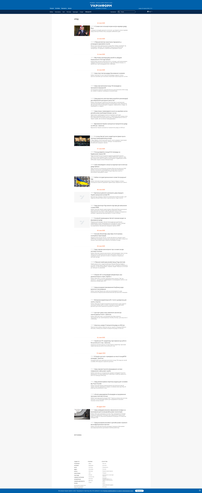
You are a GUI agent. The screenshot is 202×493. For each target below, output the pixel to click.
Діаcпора (91, 480)
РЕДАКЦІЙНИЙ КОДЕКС (107, 485)
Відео (75, 469)
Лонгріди (76, 475)
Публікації (76, 463)
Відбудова (91, 465)
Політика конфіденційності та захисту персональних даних (107, 479)
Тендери (104, 473)
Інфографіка (77, 473)
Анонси (69, 8)
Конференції (77, 479)
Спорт (81, 12)
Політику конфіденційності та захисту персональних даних (118, 490)
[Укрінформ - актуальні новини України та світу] (101, 5)
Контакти (113, 12)
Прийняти (139, 490)
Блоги (75, 471)
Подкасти (76, 461)
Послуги (52, 8)
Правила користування (107, 471)
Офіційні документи (79, 481)
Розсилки (104, 486)
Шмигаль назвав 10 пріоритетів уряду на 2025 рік (109, 325)
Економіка (58, 12)
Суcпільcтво (91, 476)
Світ (63, 12)
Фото (75, 467)
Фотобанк (57, 8)
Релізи (76, 483)
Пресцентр (64, 8)
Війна (51, 12)
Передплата (105, 467)
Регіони (69, 12)
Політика (91, 467)
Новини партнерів (79, 477)
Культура (75, 12)
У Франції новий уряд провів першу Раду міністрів (109, 262)
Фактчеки (91, 471)
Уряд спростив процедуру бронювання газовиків (109, 73)
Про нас (104, 463)
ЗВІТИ (103, 483)
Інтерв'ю (76, 465)
